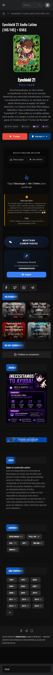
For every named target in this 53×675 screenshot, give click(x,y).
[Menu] (3, 5)
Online (37, 543)
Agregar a (39, 136)
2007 (35, 586)
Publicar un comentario (28, 354)
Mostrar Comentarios (29, 242)
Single (13, 550)
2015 (25, 606)
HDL (12, 543)
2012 (25, 599)
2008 (12, 593)
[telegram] (33, 287)
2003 (35, 580)
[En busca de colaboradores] (26, 398)
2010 (35, 593)
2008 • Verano (12, 126)
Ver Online (37, 159)
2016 (38, 606)
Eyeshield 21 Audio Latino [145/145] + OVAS (31, 13)
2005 (12, 586)
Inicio (7, 669)
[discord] (31, 631)
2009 (23, 593)
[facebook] (6, 287)
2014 (12, 606)
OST (24, 543)
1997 (23, 580)
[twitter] (15, 287)
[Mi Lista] (47, 5)
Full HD (34, 537)
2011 (12, 599)
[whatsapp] (24, 287)
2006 (23, 586)
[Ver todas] (10, 612)
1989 (12, 580)
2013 (38, 599)
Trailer (16, 136)
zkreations (20, 637)
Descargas (18, 159)
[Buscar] (39, 5)
